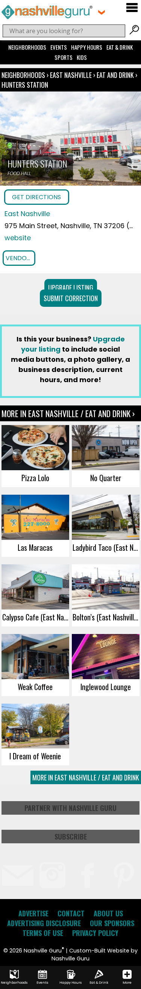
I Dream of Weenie (35, 756)
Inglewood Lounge (105, 686)
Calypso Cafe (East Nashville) (35, 617)
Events (58, 47)
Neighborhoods (27, 47)
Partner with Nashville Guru (70, 808)
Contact (71, 913)
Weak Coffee (35, 686)
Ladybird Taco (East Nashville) (106, 547)
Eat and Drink (115, 75)
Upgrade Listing (70, 288)
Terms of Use (43, 933)
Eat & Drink (119, 47)
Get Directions (36, 197)
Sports (64, 57)
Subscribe (71, 836)
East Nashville (71, 75)
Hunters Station (25, 85)
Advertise (33, 913)
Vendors (20, 258)
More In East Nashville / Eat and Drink (85, 777)
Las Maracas (35, 547)
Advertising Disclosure (44, 923)
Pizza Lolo (35, 477)
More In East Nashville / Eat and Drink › (68, 413)
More (127, 982)
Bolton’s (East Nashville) (106, 617)
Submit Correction (71, 298)
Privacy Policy (95, 933)
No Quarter (105, 477)
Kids (82, 57)
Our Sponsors (112, 923)
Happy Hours (86, 47)
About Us (108, 913)
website (18, 237)
